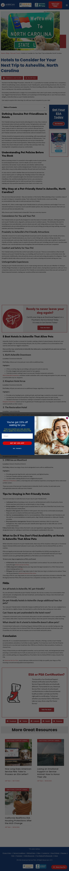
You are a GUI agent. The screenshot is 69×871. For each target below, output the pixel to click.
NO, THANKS (17, 448)
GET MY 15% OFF (17, 443)
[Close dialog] (67, 418)
